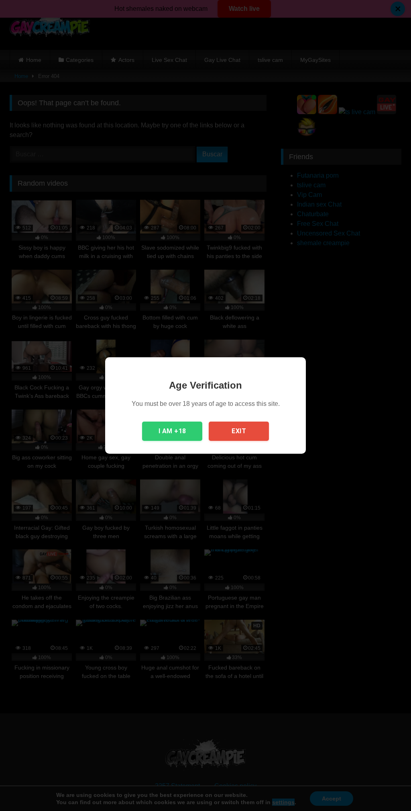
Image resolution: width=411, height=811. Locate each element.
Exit (239, 431)
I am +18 (172, 431)
